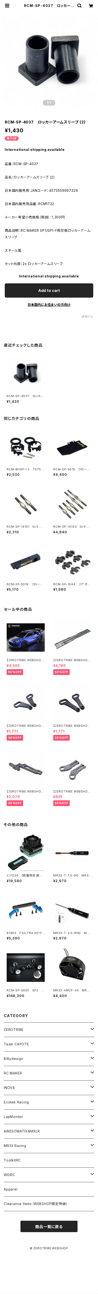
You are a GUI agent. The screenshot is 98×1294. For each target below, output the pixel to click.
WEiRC (9, 1175)
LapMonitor (13, 1117)
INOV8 (9, 1088)
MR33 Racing (15, 1146)
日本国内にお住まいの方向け (49, 305)
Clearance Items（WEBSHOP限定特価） (36, 1204)
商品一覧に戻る (49, 1226)
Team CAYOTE (16, 1044)
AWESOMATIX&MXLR (22, 1131)
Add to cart (49, 290)
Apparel (11, 1189)
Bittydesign (13, 1059)
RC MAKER (13, 1073)
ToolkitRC (12, 1160)
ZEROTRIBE (14, 1030)
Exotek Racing (16, 1102)
